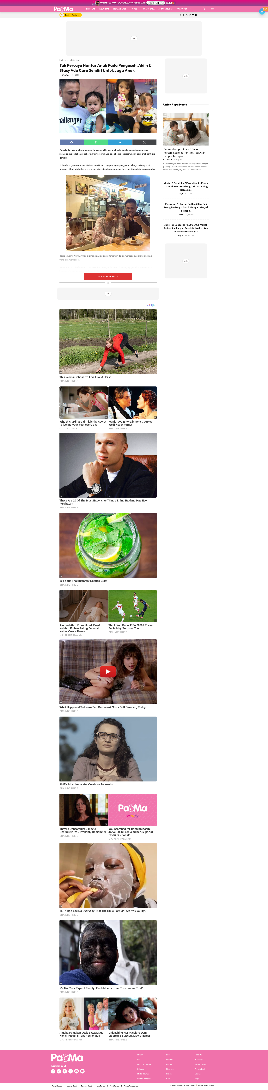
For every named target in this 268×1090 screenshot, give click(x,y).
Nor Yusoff (167, 160)
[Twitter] (186, 15)
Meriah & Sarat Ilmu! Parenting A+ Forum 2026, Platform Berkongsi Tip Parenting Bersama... (186, 186)
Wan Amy (66, 75)
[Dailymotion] (196, 15)
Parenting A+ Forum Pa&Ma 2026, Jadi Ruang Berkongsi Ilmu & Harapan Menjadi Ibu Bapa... (186, 207)
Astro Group (210, 1085)
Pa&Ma (62, 60)
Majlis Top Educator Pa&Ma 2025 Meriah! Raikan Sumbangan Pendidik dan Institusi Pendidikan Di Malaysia (185, 228)
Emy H (181, 194)
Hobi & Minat (74, 60)
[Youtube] (193, 15)
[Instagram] (183, 15)
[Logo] (63, 8)
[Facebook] (180, 15)
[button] (204, 9)
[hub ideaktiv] (212, 8)
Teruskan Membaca (108, 276)
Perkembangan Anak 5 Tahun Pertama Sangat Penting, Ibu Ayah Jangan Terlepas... (184, 152)
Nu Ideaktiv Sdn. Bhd (190, 1085)
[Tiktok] (190, 15)
